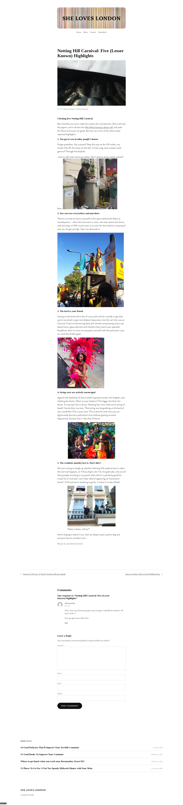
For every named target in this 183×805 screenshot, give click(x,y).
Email (59, 683)
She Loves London (91, 17)
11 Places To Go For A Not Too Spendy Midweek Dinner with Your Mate (56, 768)
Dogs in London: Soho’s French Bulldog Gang (142, 574)
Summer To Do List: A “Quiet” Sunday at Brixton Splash (44, 574)
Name (59, 673)
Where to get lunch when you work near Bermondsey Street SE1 (53, 761)
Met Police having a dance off (99, 127)
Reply (66, 623)
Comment (60, 645)
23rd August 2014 (70, 603)
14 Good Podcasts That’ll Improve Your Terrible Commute (50, 747)
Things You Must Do (82, 109)
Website (59, 694)
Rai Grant (67, 606)
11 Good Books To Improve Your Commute (42, 754)
